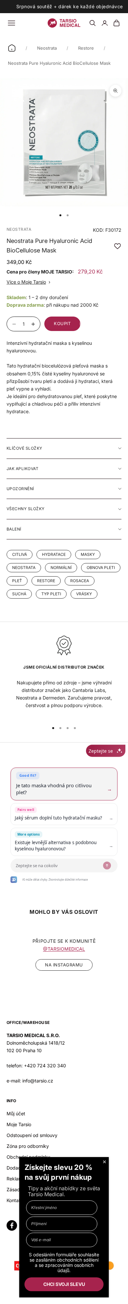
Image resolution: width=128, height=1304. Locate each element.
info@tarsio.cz (37, 1080)
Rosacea (79, 580)
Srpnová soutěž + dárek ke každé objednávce (69, 6)
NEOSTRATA (19, 229)
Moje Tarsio (19, 1124)
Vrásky (84, 593)
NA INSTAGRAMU (64, 964)
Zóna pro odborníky (28, 1146)
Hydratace (54, 554)
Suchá (19, 593)
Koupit (62, 323)
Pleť (17, 580)
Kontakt (15, 1200)
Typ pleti (51, 593)
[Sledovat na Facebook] (12, 1225)
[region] (64, 676)
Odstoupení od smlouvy (32, 1135)
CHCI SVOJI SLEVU (64, 1284)
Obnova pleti (101, 567)
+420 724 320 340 (45, 1065)
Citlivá (19, 554)
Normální (61, 567)
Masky (88, 554)
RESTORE (46, 580)
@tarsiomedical (64, 949)
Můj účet (16, 1113)
